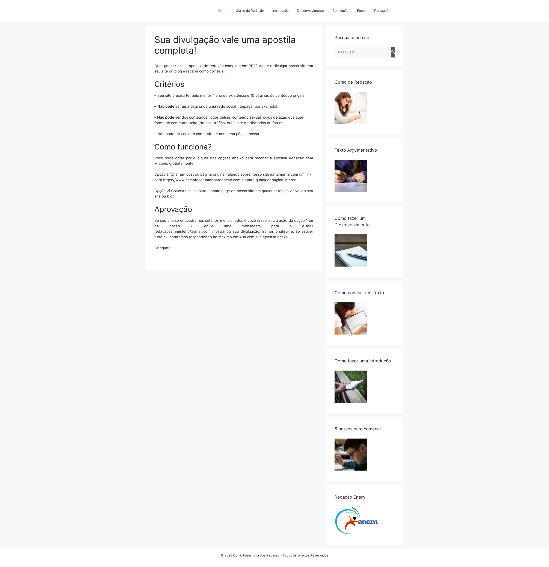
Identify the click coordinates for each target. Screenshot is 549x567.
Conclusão (340, 11)
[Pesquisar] (393, 52)
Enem (361, 11)
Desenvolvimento (310, 11)
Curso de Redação (250, 11)
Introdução (280, 11)
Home (222, 11)
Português (382, 11)
